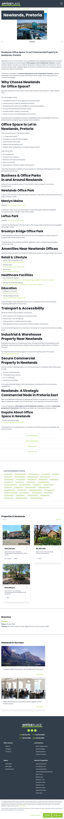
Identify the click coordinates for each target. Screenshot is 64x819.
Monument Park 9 (45, 487)
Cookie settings (35, 815)
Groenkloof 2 (32, 479)
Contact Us (32, 452)
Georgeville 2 (21, 479)
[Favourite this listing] (27, 549)
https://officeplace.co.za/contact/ (12, 422)
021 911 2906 (25, 738)
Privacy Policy (21, 806)
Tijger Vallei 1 (21, 495)
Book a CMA (32, 446)
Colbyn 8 (56, 474)
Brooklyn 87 (46, 474)
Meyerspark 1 (19, 487)
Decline (47, 815)
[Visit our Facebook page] (28, 730)
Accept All (57, 815)
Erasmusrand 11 (33, 477)
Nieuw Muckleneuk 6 (36, 490)
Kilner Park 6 (20, 482)
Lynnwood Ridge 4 (25, 485)
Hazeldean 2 (54, 479)
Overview (32, 42)
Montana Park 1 (31, 487)
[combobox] (10, 519)
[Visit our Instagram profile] (35, 730)
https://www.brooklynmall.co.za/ (14, 267)
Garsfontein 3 (10, 479)
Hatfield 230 (43, 479)
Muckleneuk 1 (22, 490)
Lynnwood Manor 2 (11, 485)
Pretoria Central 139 (11, 493)
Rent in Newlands (32, 441)
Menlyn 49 (9, 487)
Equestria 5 (9, 477)
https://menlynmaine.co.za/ (16, 205)
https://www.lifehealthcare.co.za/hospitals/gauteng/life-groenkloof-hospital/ (28, 280)
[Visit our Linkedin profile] (32, 730)
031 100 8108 (38, 738)
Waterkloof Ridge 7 (36, 498)
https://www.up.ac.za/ (10, 293)
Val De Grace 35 (33, 495)
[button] (4, 536)
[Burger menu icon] (61, 3)
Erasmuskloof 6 (20, 477)
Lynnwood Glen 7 (44, 482)
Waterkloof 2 (9, 498)
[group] (16, 535)
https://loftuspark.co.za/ (15, 220)
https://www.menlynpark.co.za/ (13, 262)
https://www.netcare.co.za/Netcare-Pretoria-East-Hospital (22, 285)
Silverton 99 (49, 493)
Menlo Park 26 (49, 485)
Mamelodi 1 (38, 485)
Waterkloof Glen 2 (22, 498)
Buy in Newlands (32, 436)
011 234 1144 (24, 735)
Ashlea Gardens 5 (21, 474)
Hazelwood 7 (9, 482)
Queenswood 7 (25, 493)
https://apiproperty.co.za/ (10, 354)
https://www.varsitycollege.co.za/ (14, 298)
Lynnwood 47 (31, 482)
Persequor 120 (50, 490)
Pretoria (4, 621)
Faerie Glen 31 (45, 477)
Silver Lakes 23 (37, 493)
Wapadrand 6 (45, 495)
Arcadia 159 (9, 474)
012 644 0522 (39, 735)
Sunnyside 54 (9, 495)
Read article (40, 674)
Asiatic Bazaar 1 (34, 474)
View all (58, 519)
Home (3, 9)
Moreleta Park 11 (10, 490)
